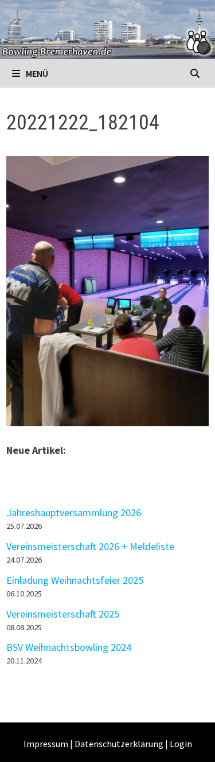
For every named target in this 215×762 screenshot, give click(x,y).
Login (181, 743)
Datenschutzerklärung (119, 743)
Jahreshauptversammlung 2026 (73, 512)
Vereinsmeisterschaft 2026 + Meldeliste (90, 546)
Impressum (46, 743)
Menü (36, 73)
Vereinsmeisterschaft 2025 (62, 613)
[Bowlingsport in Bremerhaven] (107, 28)
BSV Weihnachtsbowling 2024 (68, 647)
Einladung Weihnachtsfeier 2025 (74, 580)
